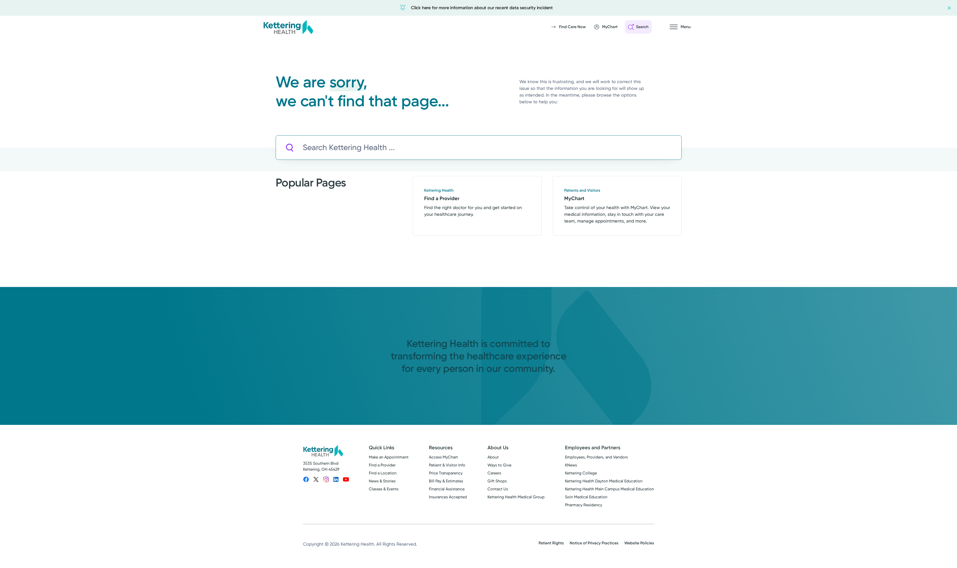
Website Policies (639, 543)
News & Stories (382, 481)
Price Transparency (446, 473)
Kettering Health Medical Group (516, 497)
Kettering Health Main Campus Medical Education (609, 489)
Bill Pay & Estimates (446, 481)
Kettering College (581, 473)
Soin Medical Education (586, 497)
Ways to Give (499, 465)
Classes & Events (384, 489)
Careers (494, 473)
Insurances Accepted (448, 497)
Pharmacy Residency (583, 505)
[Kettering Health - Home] (288, 27)
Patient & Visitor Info (447, 465)
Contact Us (497, 489)
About (493, 457)
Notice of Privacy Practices (594, 543)
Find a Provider (382, 465)
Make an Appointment (388, 457)
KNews (571, 465)
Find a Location (383, 473)
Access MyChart (443, 457)
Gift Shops (497, 481)
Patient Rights (551, 543)
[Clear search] (654, 148)
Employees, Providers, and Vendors (596, 457)
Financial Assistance (447, 489)
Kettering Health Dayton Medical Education (603, 481)
